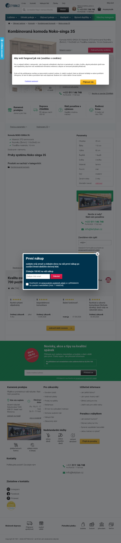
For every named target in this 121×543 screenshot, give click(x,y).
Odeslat (56, 276)
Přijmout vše (88, 82)
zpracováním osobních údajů (53, 283)
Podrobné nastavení (31, 81)
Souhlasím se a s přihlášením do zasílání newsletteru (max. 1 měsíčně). (54, 284)
